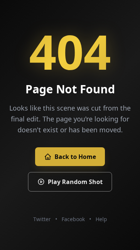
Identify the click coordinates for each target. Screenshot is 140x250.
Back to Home (75, 157)
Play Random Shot (75, 182)
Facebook (73, 219)
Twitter (42, 219)
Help (101, 219)
